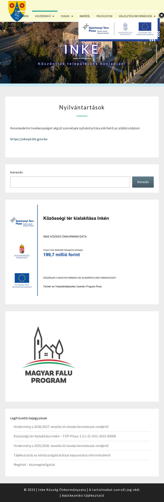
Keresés (16, 172)
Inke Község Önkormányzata (62, 489)
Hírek (25, 16)
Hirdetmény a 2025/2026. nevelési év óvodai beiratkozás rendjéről (61, 446)
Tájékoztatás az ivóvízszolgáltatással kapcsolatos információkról (62, 455)
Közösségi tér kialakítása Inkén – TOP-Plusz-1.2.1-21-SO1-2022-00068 (65, 436)
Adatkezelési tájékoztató (83, 495)
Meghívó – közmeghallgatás (34, 464)
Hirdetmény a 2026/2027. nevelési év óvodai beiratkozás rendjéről (61, 426)
